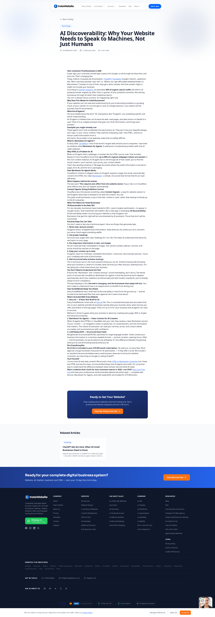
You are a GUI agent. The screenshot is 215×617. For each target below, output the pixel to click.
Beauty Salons (178, 566)
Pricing (55, 513)
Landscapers (168, 566)
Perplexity (117, 79)
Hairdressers (89, 566)
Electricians (36, 566)
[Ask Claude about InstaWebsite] (50, 589)
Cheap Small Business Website (176, 517)
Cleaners (158, 566)
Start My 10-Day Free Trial (106, 411)
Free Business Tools (88, 529)
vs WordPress (142, 509)
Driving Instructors (31, 569)
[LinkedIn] (34, 528)
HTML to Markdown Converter (125, 361)
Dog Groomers (49, 569)
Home (55, 501)
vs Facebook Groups (116, 513)
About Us (56, 509)
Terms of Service (171, 548)
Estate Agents (124, 566)
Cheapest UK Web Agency (175, 513)
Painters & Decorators (66, 566)
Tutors (58, 569)
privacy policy (87, 613)
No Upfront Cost (171, 521)
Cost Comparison (143, 529)
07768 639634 (49, 578)
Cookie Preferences (172, 552)
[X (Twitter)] (38, 528)
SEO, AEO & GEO (171, 529)
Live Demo (113, 505)
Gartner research (85, 89)
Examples (122, 6)
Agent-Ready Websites (173, 533)
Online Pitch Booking (117, 525)
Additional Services (88, 525)
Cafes (41, 569)
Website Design (87, 505)
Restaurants (78, 566)
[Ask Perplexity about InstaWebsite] (66, 589)
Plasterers (53, 566)
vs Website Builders (116, 517)
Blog (167, 501)
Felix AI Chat (85, 517)
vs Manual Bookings (116, 521)
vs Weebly (141, 521)
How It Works (86, 6)
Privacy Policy (170, 544)
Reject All (173, 613)
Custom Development (89, 513)
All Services (85, 501)
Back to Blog (68, 19)
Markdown (97, 176)
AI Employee (85, 521)
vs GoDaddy (141, 517)
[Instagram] (30, 528)
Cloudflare (83, 143)
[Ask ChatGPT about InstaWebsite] (45, 589)
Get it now (155, 6)
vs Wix (139, 501)
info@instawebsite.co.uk (70, 578)
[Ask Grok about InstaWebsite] (61, 589)
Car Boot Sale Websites (118, 501)
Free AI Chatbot (171, 525)
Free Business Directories (174, 509)
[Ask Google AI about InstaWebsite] (55, 589)
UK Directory (114, 509)
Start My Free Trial (175, 477)
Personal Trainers (148, 566)
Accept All (185, 613)
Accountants (106, 566)
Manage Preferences (157, 613)
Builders (45, 566)
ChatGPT (108, 79)
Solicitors (115, 566)
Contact (56, 521)
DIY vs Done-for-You (144, 525)
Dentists (97, 566)
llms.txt (100, 302)
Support (56, 525)
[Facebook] (26, 528)
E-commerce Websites (89, 509)
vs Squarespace (143, 513)
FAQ (130, 6)
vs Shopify (141, 505)
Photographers (135, 566)
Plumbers (28, 566)
